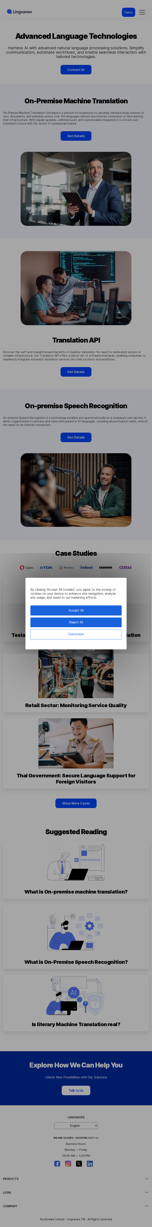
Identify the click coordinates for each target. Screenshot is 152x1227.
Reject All (76, 622)
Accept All (76, 610)
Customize (76, 634)
